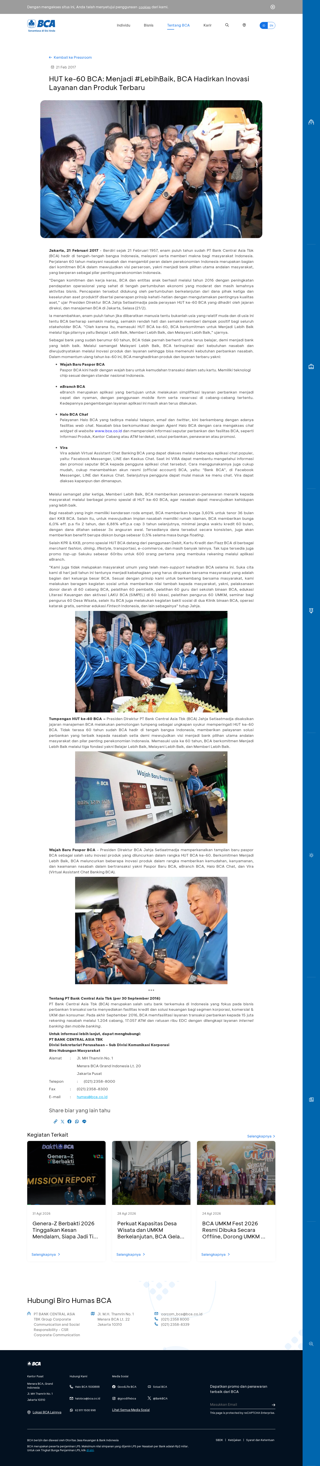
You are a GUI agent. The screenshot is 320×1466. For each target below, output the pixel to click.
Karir (208, 25)
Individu (123, 25)
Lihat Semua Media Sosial (131, 1410)
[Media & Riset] (311, 1344)
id (264, 25)
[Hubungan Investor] (311, 366)
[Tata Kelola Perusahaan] (311, 611)
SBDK (219, 1440)
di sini (90, 1450)
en (271, 25)
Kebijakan (234, 1440)
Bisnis (148, 25)
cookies (145, 7)
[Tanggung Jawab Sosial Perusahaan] (311, 1099)
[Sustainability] (311, 855)
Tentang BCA (178, 25)
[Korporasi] (311, 122)
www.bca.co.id (108, 431)
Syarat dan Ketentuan (260, 1440)
